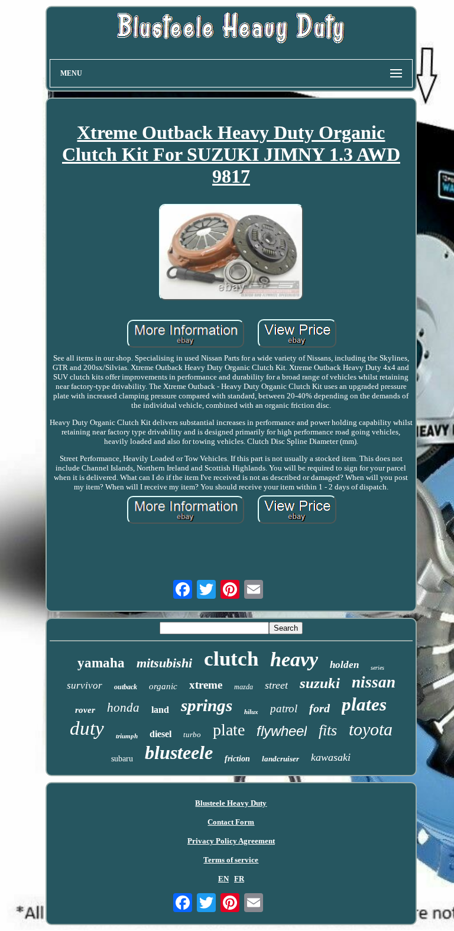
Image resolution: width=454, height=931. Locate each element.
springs (206, 705)
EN (223, 878)
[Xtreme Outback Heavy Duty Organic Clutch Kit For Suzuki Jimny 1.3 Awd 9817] (231, 253)
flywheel (282, 731)
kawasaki (331, 757)
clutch (231, 658)
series (377, 667)
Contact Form (230, 822)
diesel (160, 734)
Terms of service (230, 859)
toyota (371, 729)
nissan (373, 682)
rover (85, 710)
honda (123, 707)
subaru (122, 758)
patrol (283, 708)
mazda (243, 687)
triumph (127, 735)
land (160, 710)
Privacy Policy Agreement (231, 840)
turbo (192, 734)
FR (239, 878)
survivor (84, 685)
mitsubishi (164, 663)
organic (163, 686)
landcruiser (280, 758)
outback (125, 687)
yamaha (101, 663)
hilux (251, 711)
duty (87, 728)
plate (229, 730)
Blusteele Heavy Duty (231, 803)
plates (364, 704)
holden (344, 664)
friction (237, 758)
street (276, 685)
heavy (294, 659)
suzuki (320, 683)
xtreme (205, 685)
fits (328, 730)
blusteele (179, 752)
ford (319, 708)
